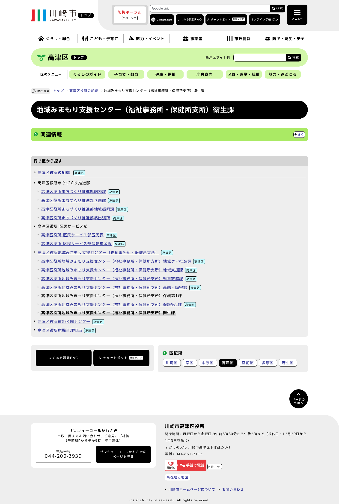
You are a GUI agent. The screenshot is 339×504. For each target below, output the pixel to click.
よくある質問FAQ (63, 358)
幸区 (190, 363)
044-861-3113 (189, 454)
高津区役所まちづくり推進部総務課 (80, 191)
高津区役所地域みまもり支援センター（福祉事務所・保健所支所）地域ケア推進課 (122, 261)
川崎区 (172, 363)
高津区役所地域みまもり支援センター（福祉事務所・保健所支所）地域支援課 (118, 270)
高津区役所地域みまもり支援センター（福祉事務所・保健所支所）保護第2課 (118, 304)
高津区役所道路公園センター (70, 321)
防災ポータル (130, 14)
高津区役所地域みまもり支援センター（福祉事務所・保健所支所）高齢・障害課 (120, 287)
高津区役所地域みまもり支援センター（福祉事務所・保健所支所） (105, 252)
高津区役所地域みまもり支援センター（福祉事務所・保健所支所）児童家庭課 (118, 279)
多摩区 (268, 363)
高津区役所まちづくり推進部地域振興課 (84, 209)
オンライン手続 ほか (264, 19)
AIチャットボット (225, 19)
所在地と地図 (177, 477)
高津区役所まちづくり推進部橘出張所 (82, 218)
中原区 (208, 363)
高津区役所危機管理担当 (66, 330)
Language (164, 19)
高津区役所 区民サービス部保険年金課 (82, 244)
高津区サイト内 (218, 57)
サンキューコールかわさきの (123, 454)
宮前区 (248, 363)
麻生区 (288, 363)
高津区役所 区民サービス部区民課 (78, 235)
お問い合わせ (233, 489)
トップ (58, 90)
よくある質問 (190, 19)
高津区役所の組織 (83, 90)
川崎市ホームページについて (192, 489)
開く (301, 134)
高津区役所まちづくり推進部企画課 (80, 200)
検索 (279, 8)
